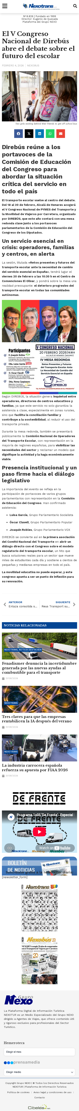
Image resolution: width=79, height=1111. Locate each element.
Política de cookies (18, 1092)
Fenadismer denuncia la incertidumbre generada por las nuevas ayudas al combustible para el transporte (39, 668)
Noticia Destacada (30, 650)
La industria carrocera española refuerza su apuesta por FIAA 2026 (35, 767)
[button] (18, 133)
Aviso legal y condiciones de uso (53, 1092)
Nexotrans (11, 650)
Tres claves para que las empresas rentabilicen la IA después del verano (37, 719)
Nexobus (33, 65)
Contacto (39, 1097)
